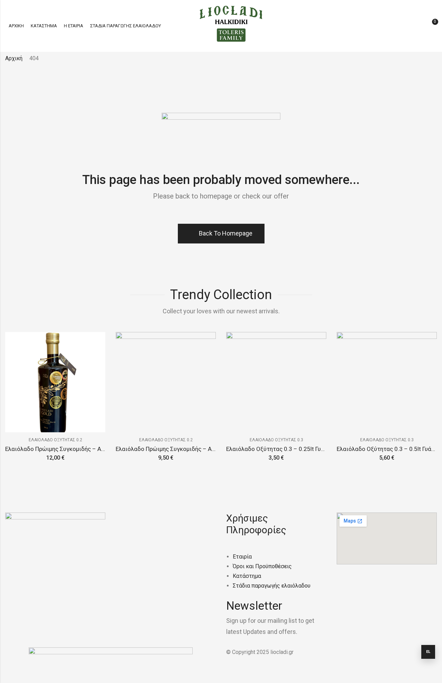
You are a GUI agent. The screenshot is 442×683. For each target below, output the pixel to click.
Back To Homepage (225, 233)
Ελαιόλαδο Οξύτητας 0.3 (276, 439)
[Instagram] (32, 590)
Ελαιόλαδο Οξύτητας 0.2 (55, 439)
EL (428, 651)
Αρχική (13, 58)
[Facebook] (13, 590)
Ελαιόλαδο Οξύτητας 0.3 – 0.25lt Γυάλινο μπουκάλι (294, 448)
